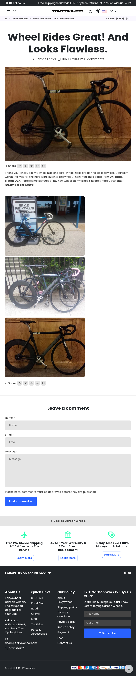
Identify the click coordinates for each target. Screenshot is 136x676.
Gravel (35, 614)
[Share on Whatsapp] (127, 18)
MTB (34, 619)
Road (34, 608)
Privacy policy (66, 622)
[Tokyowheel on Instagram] (6, 3)
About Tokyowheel (65, 600)
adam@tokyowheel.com (21, 641)
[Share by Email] (130, 18)
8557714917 (14, 648)
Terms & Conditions (64, 614)
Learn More (24, 558)
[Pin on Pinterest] (123, 18)
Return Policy (65, 627)
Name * (10, 418)
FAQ (60, 638)
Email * (9, 435)
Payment (63, 632)
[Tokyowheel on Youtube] (10, 3)
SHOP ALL (37, 598)
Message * (12, 451)
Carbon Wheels (20, 18)
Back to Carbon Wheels (68, 521)
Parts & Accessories (39, 632)
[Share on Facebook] (117, 18)
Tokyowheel (29, 668)
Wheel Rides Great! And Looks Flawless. (54, 18)
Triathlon (37, 624)
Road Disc (37, 603)
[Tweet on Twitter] (120, 18)
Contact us (64, 643)
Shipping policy (67, 607)
